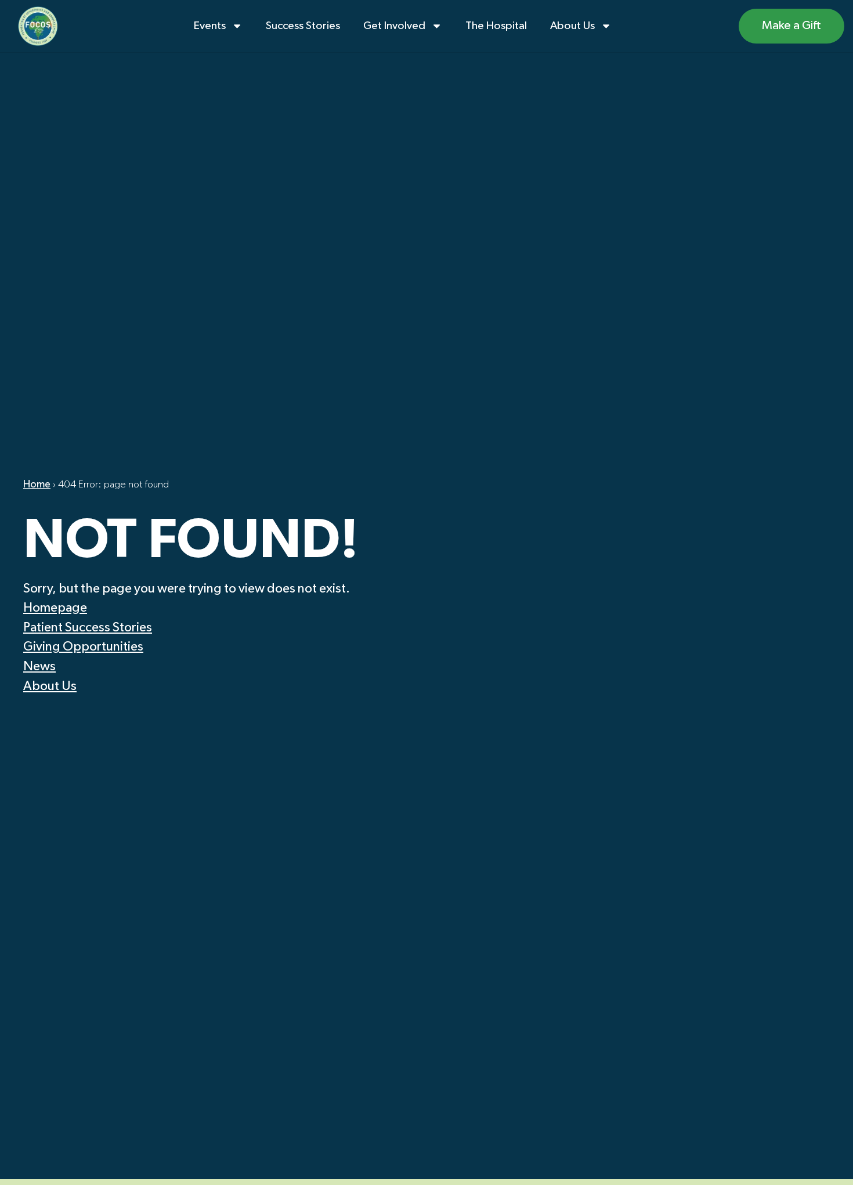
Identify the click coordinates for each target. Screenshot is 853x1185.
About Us (572, 25)
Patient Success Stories (87, 628)
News (39, 666)
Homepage (55, 608)
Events (210, 25)
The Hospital (496, 25)
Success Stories (303, 25)
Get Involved (394, 25)
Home (36, 484)
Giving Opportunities (83, 647)
